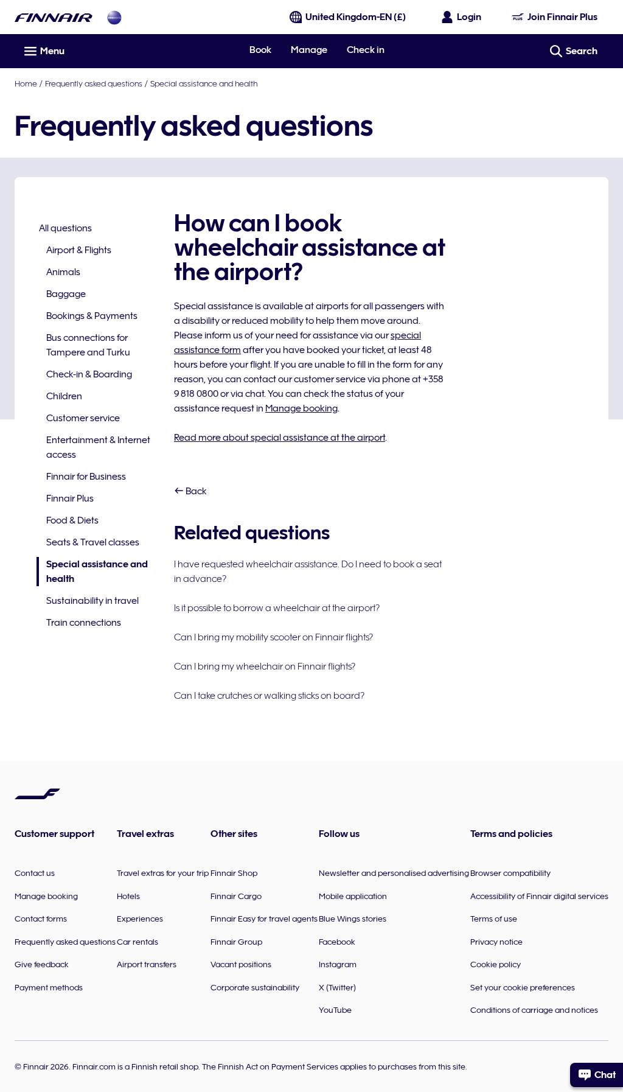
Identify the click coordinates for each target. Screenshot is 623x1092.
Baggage (66, 294)
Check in (366, 49)
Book (260, 49)
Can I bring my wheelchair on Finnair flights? (264, 666)
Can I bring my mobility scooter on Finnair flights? (273, 637)
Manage (309, 49)
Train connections (83, 622)
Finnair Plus (70, 498)
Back (195, 491)
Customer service (83, 418)
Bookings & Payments (91, 315)
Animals (63, 272)
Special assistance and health (203, 83)
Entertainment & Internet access (98, 447)
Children (64, 396)
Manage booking (301, 408)
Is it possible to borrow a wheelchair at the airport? (277, 608)
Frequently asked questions (93, 83)
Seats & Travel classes (92, 542)
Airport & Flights (78, 250)
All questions (65, 228)
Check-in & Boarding (89, 374)
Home (26, 83)
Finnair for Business (86, 476)
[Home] (53, 17)
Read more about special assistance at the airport (279, 437)
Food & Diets (72, 520)
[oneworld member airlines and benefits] (114, 17)
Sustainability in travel (92, 600)
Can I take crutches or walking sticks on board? (269, 695)
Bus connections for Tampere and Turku (88, 345)
